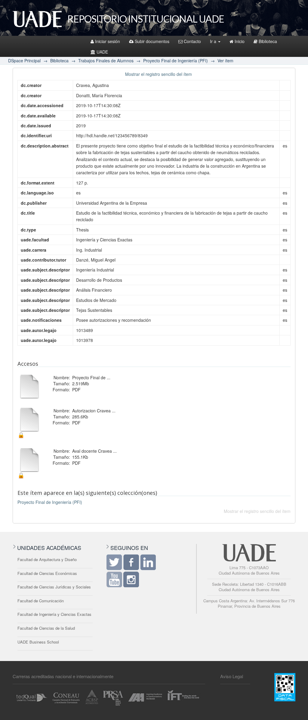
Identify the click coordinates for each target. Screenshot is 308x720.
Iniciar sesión (107, 41)
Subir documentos (152, 41)
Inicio (240, 41)
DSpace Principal (24, 60)
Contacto (192, 41)
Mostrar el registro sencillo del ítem (158, 74)
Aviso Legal (231, 676)
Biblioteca (268, 41)
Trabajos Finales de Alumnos (106, 60)
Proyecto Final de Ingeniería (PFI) (175, 60)
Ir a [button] (213, 41)
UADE (102, 52)
